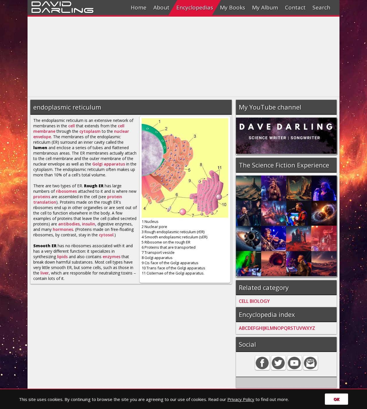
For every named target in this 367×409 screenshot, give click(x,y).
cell (71, 125)
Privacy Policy (240, 399)
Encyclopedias (194, 7)
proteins (41, 196)
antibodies (69, 224)
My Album (265, 7)
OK (336, 399)
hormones (63, 229)
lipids (62, 256)
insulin (88, 224)
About (161, 7)
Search (321, 7)
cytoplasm (90, 131)
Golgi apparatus (108, 164)
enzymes (111, 256)
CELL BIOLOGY (254, 301)
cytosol (106, 234)
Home (139, 7)
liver (44, 273)
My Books (232, 7)
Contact (295, 7)
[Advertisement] (183, 57)
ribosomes (66, 191)
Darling (62, 9)
